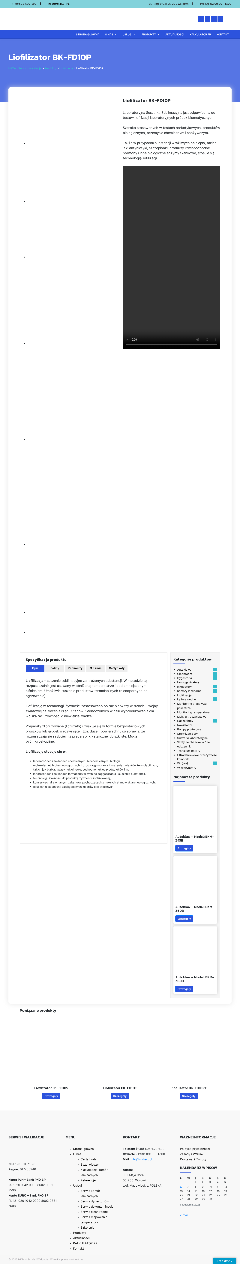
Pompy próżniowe (189, 729)
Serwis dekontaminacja (97, 1206)
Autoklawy (184, 669)
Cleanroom (184, 674)
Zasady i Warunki (192, 1154)
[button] (215, 669)
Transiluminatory (188, 751)
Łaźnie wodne (186, 699)
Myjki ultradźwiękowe (191, 716)
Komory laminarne (189, 691)
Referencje (88, 1180)
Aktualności (174, 34)
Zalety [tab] (54, 668)
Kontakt (223, 34)
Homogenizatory (188, 682)
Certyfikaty (89, 1159)
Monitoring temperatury (193, 712)
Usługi (127, 34)
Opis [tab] (35, 668)
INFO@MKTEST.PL (58, 4)
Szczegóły (184, 848)
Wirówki (182, 763)
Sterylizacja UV (187, 733)
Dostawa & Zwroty (193, 1159)
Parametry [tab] (75, 668)
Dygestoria (184, 678)
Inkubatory (184, 686)
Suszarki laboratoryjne (192, 738)
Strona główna (87, 34)
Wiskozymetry (186, 768)
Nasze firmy (185, 721)
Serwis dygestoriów (95, 1201)
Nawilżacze (185, 725)
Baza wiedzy (90, 1164)
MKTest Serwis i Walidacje (33, 1259)
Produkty (149, 34)
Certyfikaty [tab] (117, 668)
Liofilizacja (184, 695)
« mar (184, 1215)
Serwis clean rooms (94, 1212)
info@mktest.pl (141, 1159)
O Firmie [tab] (95, 668)
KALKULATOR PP (200, 34)
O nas (109, 34)
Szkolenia (87, 1227)
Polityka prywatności (195, 1149)
